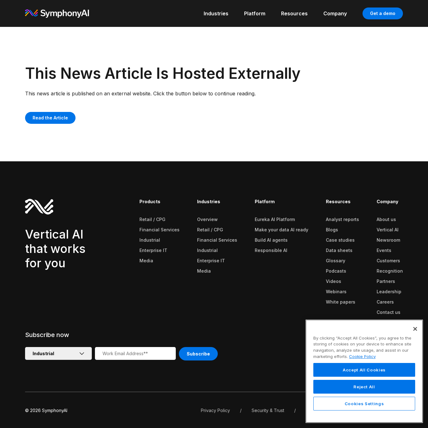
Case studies (340, 240)
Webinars (336, 291)
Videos (333, 281)
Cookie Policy (362, 356)
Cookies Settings (364, 403)
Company (387, 201)
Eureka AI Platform (275, 219)
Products (149, 201)
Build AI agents (271, 240)
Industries (208, 201)
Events (384, 250)
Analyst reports (342, 219)
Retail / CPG (152, 219)
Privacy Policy (215, 410)
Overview (207, 219)
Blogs (332, 229)
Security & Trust (268, 410)
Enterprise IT (153, 250)
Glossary (335, 260)
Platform (265, 201)
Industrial (149, 240)
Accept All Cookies (364, 369)
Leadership (389, 291)
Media (146, 260)
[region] (364, 371)
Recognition (390, 271)
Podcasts (336, 271)
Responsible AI (271, 250)
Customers (388, 260)
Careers (385, 302)
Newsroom (388, 240)
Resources (338, 201)
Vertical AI (388, 229)
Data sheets (339, 250)
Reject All (364, 386)
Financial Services (159, 229)
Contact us (388, 312)
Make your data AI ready (281, 229)
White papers (340, 302)
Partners (386, 281)
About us (386, 219)
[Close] (415, 329)
